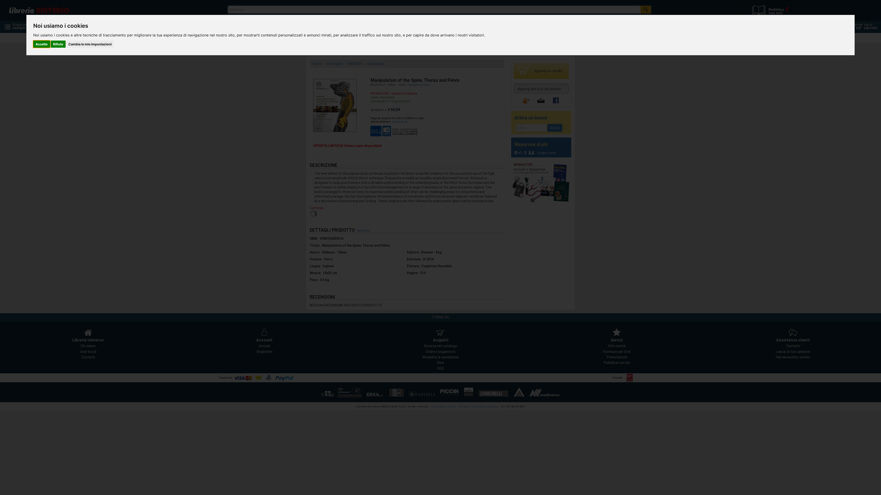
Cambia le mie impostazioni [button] (90, 44)
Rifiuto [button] (58, 44)
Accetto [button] (42, 44)
